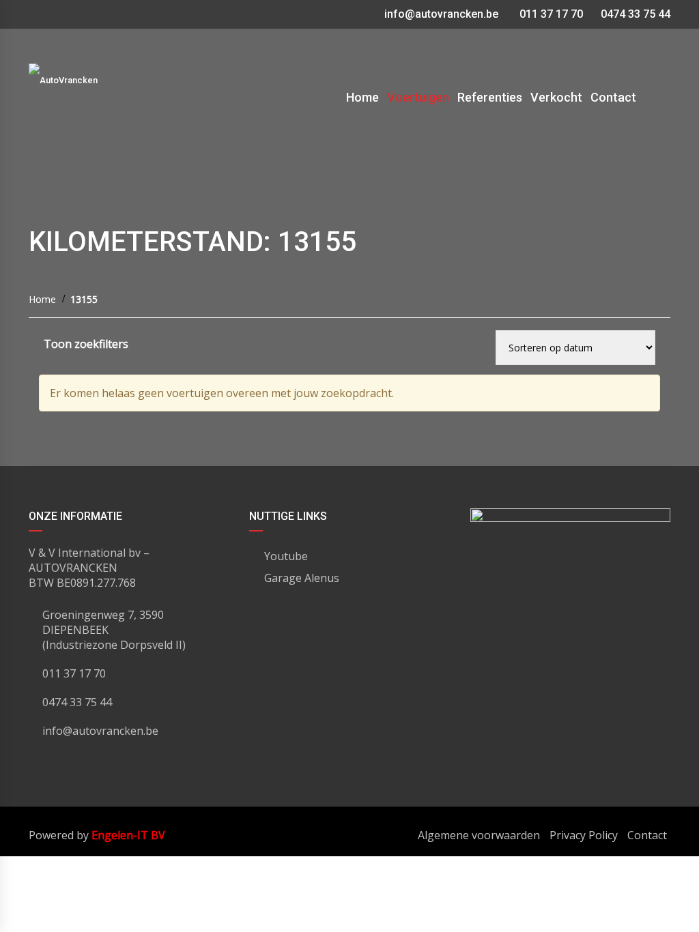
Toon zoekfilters (86, 343)
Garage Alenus (301, 577)
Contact (647, 835)
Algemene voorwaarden (479, 835)
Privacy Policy (584, 835)
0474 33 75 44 (634, 14)
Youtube (286, 556)
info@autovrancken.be (441, 14)
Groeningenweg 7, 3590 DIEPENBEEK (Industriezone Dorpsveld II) (114, 629)
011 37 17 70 (550, 14)
